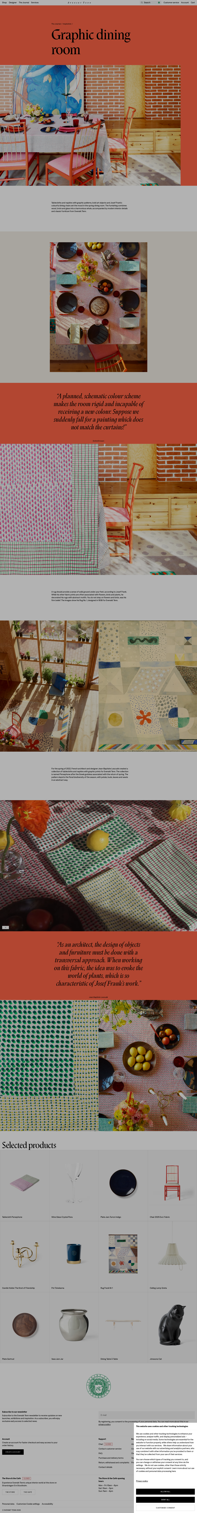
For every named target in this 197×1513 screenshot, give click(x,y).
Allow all (165, 1492)
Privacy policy (142, 1481)
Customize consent (165, 1508)
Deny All (165, 1500)
